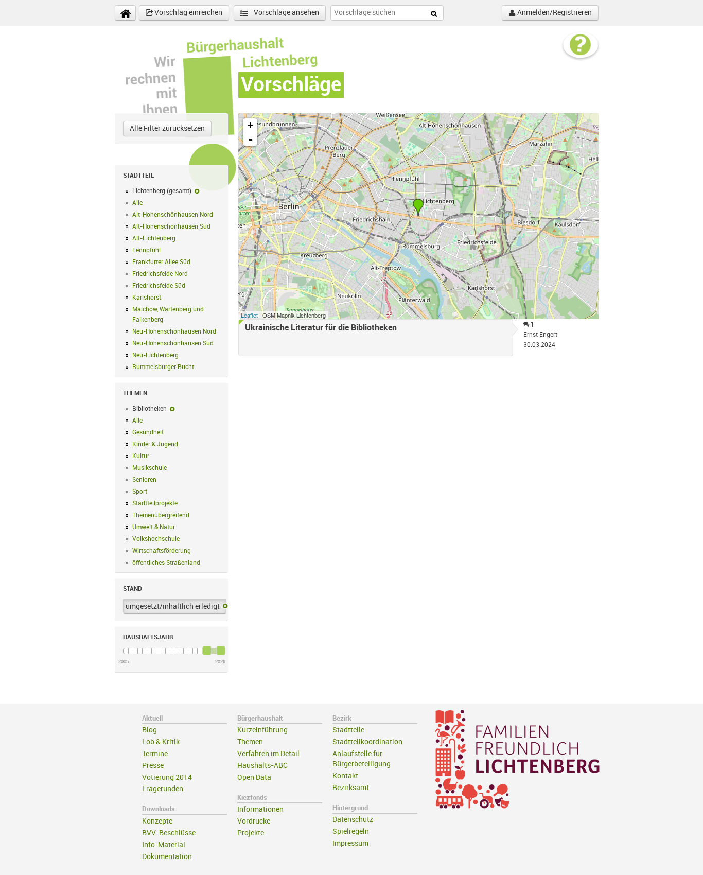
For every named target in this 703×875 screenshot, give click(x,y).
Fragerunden (162, 789)
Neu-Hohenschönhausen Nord (174, 331)
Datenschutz (352, 820)
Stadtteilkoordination (367, 742)
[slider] (207, 650)
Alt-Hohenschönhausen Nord (172, 214)
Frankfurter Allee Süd (161, 262)
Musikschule (149, 467)
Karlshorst (146, 297)
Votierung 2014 (167, 777)
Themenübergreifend (160, 515)
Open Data (254, 777)
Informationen (260, 809)
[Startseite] (125, 13)
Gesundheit (148, 432)
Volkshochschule (156, 538)
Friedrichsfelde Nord (160, 273)
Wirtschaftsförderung (161, 550)
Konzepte (157, 821)
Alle (137, 202)
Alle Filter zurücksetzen (167, 128)
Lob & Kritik (161, 742)
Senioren (144, 479)
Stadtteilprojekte (155, 503)
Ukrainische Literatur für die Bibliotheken (321, 327)
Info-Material (163, 845)
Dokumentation (167, 857)
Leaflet (249, 315)
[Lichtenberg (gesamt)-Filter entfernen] (197, 191)
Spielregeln (350, 831)
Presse (153, 765)
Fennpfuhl (146, 250)
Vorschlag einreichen (187, 12)
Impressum (350, 843)
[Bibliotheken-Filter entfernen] (172, 408)
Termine (155, 754)
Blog (149, 730)
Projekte (250, 833)
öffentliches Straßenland (166, 562)
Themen (250, 742)
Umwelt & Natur (153, 527)
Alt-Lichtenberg (153, 238)
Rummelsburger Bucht (163, 367)
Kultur (140, 456)
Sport (139, 491)
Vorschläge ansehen (285, 12)
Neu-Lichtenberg (155, 355)
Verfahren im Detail (268, 754)
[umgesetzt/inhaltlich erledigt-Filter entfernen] (225, 606)
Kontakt (345, 776)
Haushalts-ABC (262, 765)
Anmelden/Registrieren (554, 12)
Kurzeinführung (262, 730)
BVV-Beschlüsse (169, 833)
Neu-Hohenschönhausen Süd (173, 343)
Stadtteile (348, 730)
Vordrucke (253, 821)
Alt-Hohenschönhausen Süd (171, 226)
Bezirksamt (350, 788)
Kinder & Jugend (155, 444)
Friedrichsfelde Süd (158, 285)
